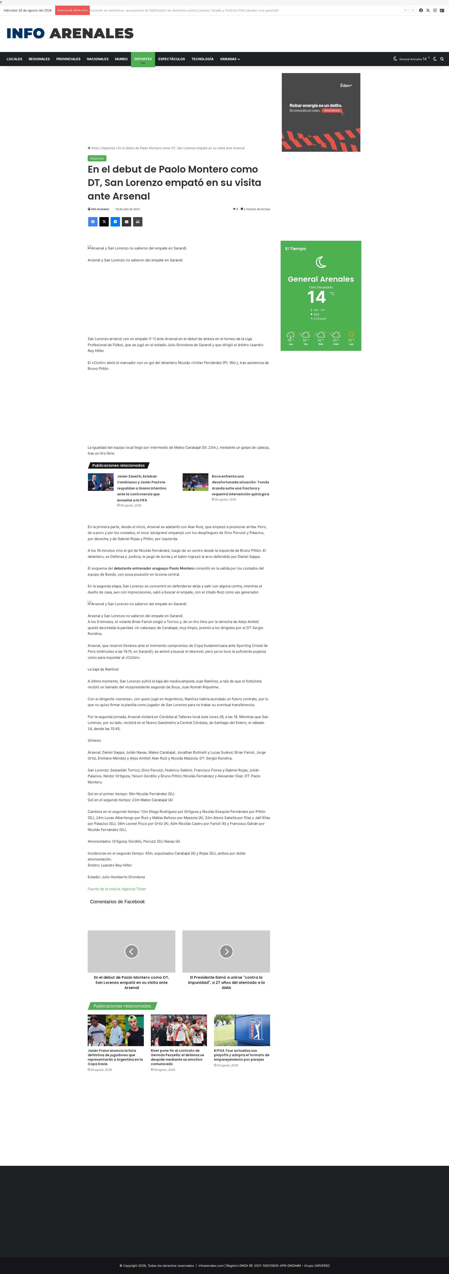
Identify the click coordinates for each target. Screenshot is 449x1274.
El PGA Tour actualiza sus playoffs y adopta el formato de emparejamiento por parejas (241, 1055)
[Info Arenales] (70, 34)
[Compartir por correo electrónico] (126, 221)
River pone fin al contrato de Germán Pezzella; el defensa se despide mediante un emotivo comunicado (177, 1057)
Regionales (39, 59)
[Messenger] (115, 221)
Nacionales (98, 59)
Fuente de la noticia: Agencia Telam (117, 889)
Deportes (143, 59)
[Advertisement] (299, 30)
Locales (14, 59)
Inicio (95, 148)
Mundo (121, 59)
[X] (104, 221)
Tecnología (203, 59)
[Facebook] (93, 221)
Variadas (228, 59)
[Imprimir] (137, 221)
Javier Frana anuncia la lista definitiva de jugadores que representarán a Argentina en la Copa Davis (115, 1057)
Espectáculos (171, 59)
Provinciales (68, 59)
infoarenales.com (211, 1265)
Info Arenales (100, 209)
